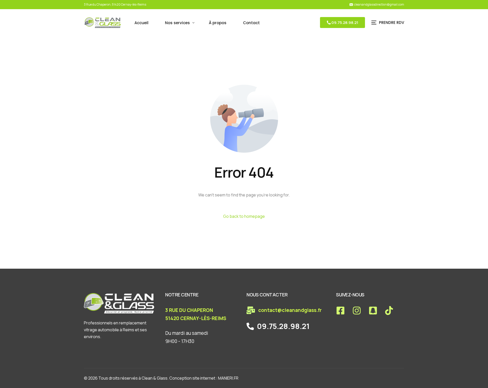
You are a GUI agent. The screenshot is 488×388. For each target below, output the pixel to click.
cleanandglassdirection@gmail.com (379, 4)
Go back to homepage (244, 216)
